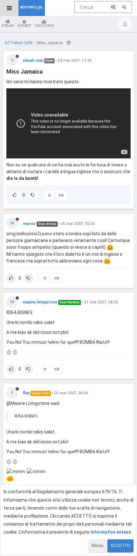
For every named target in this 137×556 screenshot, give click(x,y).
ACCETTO (120, 545)
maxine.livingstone (40, 302)
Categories (44, 26)
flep (26, 393)
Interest (24, 26)
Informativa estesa (110, 532)
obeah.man (33, 60)
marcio (29, 224)
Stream (8, 26)
